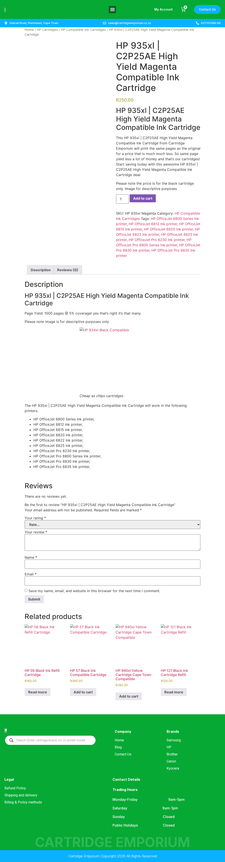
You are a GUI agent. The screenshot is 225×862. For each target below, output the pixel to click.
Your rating (35, 518)
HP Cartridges (47, 30)
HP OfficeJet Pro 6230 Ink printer (157, 240)
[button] (112, 9)
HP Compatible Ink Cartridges (83, 30)
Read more (37, 692)
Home (29, 30)
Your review (36, 532)
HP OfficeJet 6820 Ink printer (168, 229)
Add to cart (142, 198)
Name (31, 557)
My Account (163, 9)
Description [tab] (41, 270)
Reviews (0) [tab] (67, 270)
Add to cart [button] (83, 692)
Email (30, 574)
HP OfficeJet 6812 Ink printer (153, 224)
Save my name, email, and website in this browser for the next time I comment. (94, 591)
